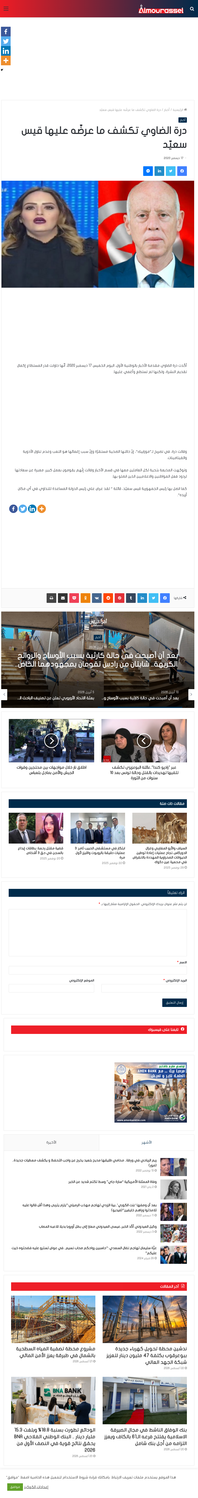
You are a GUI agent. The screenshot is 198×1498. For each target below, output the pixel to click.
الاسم (182, 962)
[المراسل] (161, 8)
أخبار (167, 110)
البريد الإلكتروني (175, 980)
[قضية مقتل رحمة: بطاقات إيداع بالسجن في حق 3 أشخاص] (36, 828)
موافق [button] (15, 1487)
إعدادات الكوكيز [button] (36, 1487)
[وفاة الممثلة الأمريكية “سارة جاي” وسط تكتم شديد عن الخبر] (173, 1189)
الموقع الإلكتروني (81, 980)
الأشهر (147, 1142)
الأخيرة (51, 1142)
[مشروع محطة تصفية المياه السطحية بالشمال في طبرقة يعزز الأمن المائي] (53, 1319)
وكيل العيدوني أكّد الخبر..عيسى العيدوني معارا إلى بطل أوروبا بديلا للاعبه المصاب (98, 1226)
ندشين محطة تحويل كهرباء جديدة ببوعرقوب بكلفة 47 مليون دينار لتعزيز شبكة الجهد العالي (146, 1355)
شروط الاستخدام (75, 1477)
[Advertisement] (98, 328)
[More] (41, 509)
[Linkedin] (32, 509)
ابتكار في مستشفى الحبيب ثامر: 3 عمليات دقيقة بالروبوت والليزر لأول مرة (100, 852)
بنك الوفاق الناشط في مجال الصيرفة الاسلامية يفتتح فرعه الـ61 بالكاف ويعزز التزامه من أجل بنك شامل (145, 1436)
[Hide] (2, 70)
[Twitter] (23, 509)
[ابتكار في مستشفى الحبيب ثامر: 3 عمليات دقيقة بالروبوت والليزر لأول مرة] (98, 828)
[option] (97, 660)
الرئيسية (178, 110)
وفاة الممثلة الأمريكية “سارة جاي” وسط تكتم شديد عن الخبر (113, 1182)
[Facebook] (13, 509)
